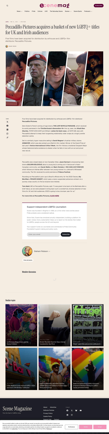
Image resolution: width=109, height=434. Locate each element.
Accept (100, 427)
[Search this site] (7, 5)
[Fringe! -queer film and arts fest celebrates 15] (88, 325)
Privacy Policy (48, 413)
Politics (27, 11)
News (19, 11)
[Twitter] (71, 410)
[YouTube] (80, 410)
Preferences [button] (49, 428)
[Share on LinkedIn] (7, 129)
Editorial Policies (48, 410)
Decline (86, 427)
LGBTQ (6, 21)
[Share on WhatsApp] (7, 133)
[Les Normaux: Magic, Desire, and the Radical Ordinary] (21, 325)
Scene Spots (78, 11)
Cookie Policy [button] (15, 428)
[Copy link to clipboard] (7, 137)
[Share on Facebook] (7, 125)
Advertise (53, 407)
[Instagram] (71, 415)
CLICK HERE (54, 196)
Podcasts (87, 11)
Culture (40, 11)
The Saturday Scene (56, 11)
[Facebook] (67, 410)
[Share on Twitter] (7, 121)
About (45, 407)
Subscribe (98, 5)
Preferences (71, 427)
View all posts (28, 260)
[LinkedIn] (67, 415)
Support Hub (47, 419)
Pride (33, 11)
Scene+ (67, 11)
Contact (56, 419)
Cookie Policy (47, 416)
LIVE (46, 11)
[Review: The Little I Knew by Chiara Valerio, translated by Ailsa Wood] (54, 325)
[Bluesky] (76, 410)
